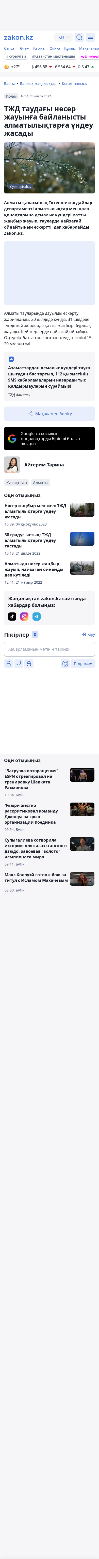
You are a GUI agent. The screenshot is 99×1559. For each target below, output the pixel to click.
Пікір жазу (83, 663)
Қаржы (39, 48)
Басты (9, 83)
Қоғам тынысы (75, 83)
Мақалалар (89, 48)
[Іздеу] (79, 37)
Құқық (69, 48)
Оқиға (55, 48)
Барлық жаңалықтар (38, 83)
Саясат (10, 48)
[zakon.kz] (18, 37)
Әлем (24, 48)
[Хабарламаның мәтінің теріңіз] (49, 649)
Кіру (91, 634)
